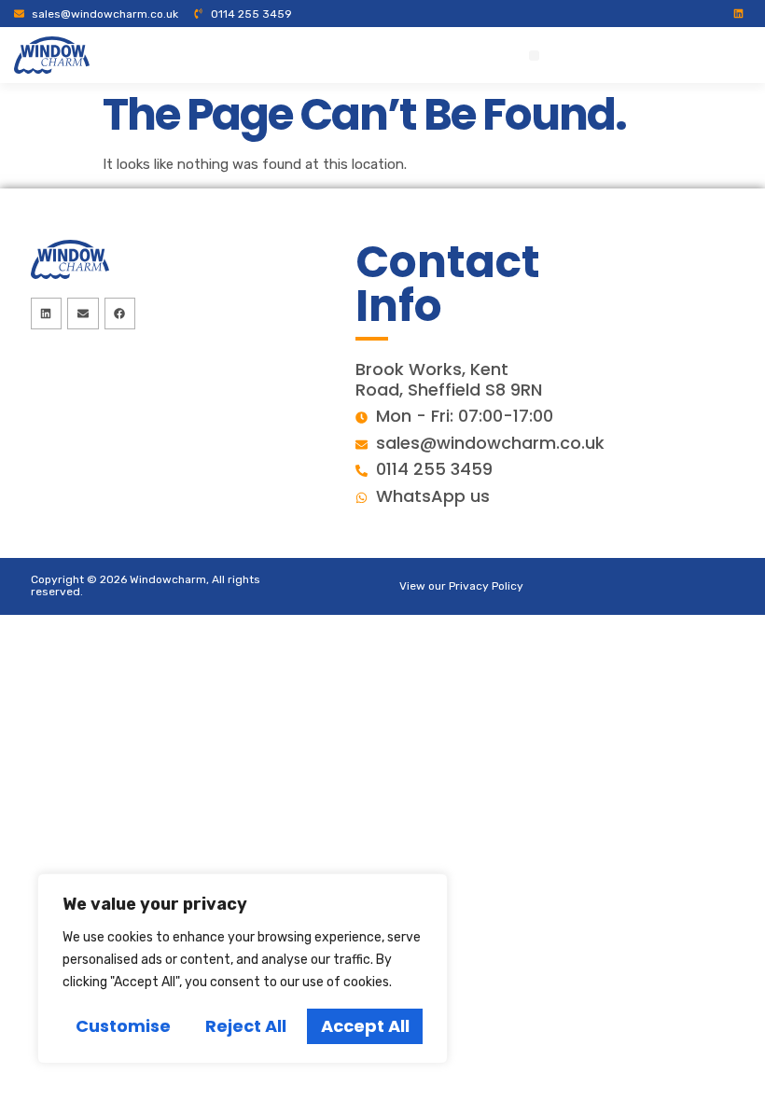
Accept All (365, 1026)
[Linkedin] (738, 13)
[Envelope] (83, 313)
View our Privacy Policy (461, 585)
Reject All (245, 1026)
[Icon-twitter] (666, 13)
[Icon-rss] (714, 13)
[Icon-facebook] (641, 13)
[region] (242, 968)
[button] (534, 55)
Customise (123, 1026)
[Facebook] (120, 313)
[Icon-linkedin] (690, 13)
